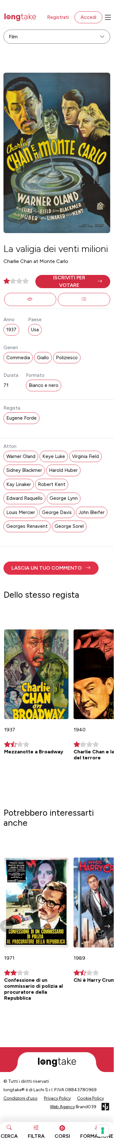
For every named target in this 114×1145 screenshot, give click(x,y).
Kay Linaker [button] (18, 484)
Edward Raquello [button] (24, 498)
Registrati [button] (58, 17)
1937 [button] (11, 329)
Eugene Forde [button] (21, 418)
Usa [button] (35, 329)
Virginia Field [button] (85, 456)
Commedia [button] (18, 357)
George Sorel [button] (69, 526)
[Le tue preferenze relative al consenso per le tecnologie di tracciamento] (103, 1131)
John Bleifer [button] (92, 512)
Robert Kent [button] (51, 484)
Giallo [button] (43, 357)
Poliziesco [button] (67, 357)
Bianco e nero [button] (43, 385)
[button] (72, 281)
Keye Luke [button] (53, 456)
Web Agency (62, 1106)
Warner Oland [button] (20, 456)
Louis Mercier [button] (20, 512)
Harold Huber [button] (63, 470)
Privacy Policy (57, 1098)
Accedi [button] (88, 17)
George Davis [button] (57, 512)
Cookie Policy (90, 1098)
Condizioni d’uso (20, 1098)
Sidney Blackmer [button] (24, 470)
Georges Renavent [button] (27, 526)
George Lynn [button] (64, 498)
